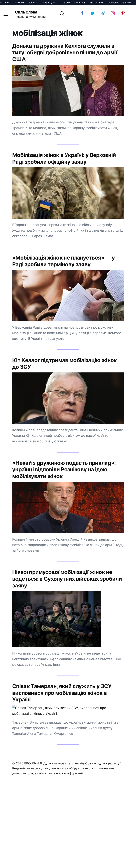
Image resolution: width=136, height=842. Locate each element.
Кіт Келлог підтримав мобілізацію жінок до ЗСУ (64, 363)
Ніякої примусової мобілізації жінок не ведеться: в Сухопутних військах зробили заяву (67, 578)
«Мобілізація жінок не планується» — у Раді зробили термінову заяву (63, 261)
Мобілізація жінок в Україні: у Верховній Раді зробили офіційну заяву (64, 158)
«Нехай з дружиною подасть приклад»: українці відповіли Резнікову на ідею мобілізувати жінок (64, 469)
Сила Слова (26, 12)
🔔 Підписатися (94, 836)
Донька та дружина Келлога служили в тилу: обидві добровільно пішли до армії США (64, 52)
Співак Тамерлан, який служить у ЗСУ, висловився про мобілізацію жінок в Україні (62, 693)
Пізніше (123, 836)
